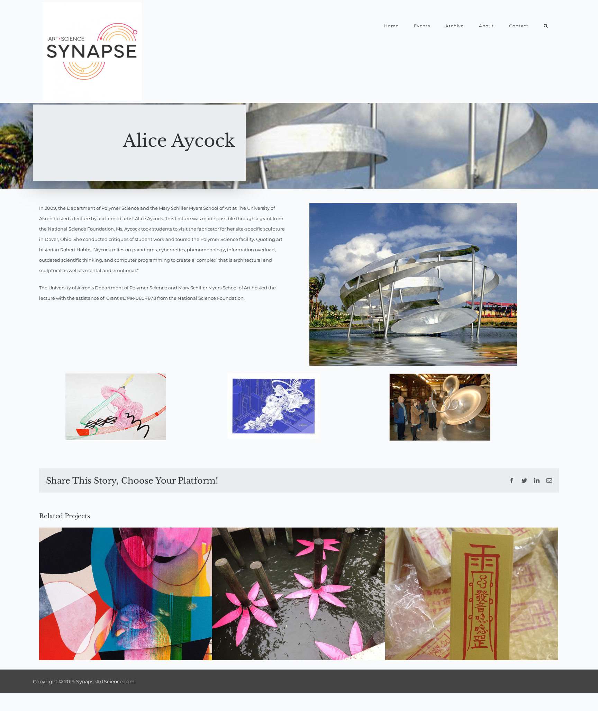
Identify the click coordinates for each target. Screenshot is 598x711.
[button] (546, 25)
